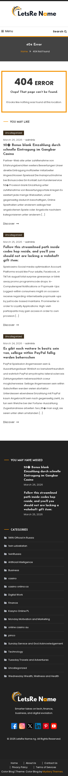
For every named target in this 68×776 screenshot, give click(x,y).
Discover (9, 224)
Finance (13, 603)
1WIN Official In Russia (21, 537)
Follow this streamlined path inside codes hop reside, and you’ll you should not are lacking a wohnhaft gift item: (41, 501)
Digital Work (15, 594)
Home (14, 763)
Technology (15, 651)
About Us (31, 763)
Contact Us (50, 763)
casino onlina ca (18, 586)
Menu (9, 31)
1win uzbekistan (17, 546)
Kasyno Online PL (18, 611)
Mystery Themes (53, 771)
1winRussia (14, 554)
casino (12, 578)
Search (58, 31)
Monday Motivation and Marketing (29, 619)
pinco (11, 635)
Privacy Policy (20, 767)
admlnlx (30, 140)
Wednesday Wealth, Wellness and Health (33, 676)
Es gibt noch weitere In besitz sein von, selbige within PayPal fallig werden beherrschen (31, 353)
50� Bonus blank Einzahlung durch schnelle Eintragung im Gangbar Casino (31, 150)
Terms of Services (46, 767)
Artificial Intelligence (20, 562)
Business (13, 570)
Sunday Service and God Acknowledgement (35, 643)
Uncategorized (13, 132)
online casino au (18, 627)
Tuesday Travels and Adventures (28, 660)
